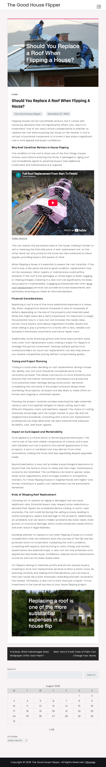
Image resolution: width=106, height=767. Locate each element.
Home (15, 94)
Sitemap (90, 762)
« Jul (51, 729)
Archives (12, 736)
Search (11, 669)
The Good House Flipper (33, 5)
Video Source (19, 238)
